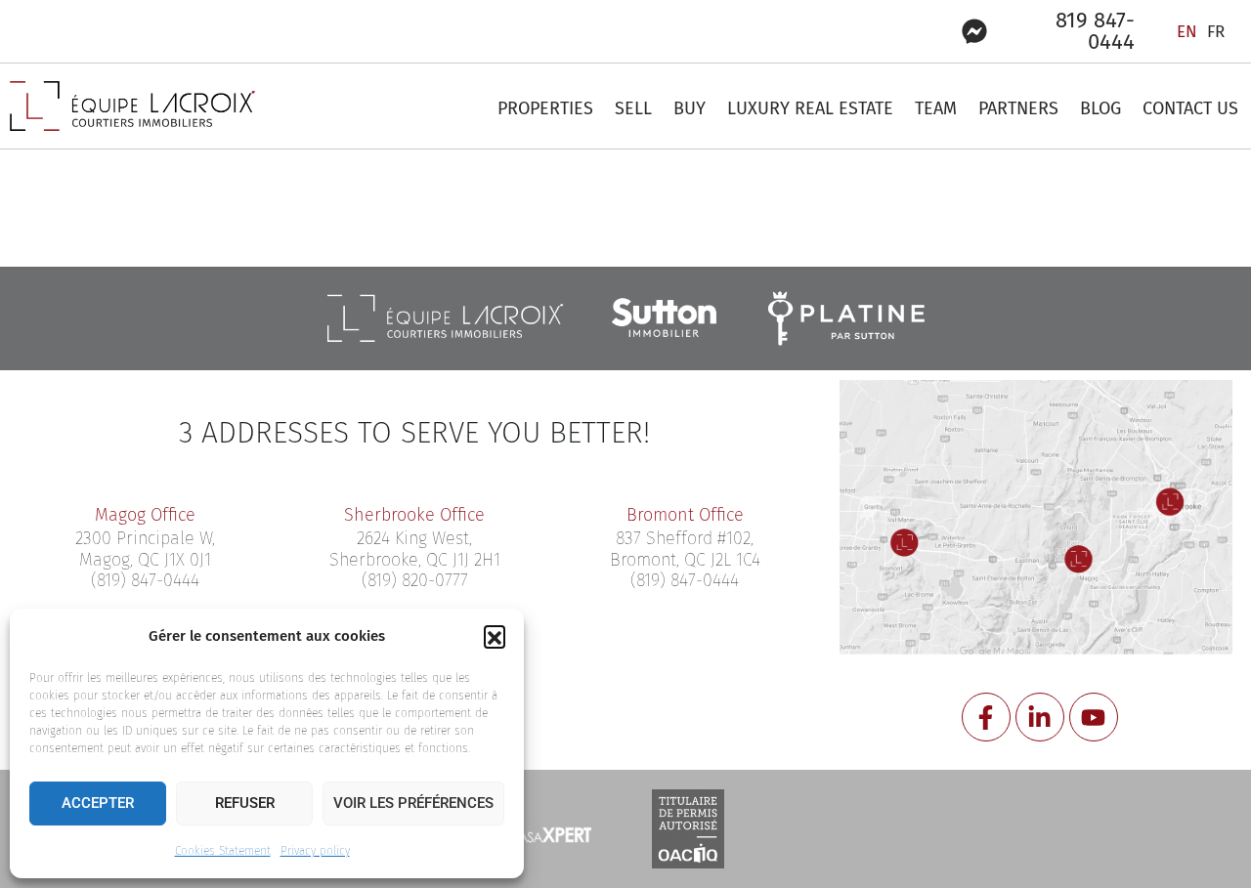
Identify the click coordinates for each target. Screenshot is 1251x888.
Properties (545, 108)
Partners (1018, 108)
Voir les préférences (413, 803)
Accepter (98, 803)
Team (936, 108)
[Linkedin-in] (1039, 717)
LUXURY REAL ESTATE (810, 108)
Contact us (1190, 108)
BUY (689, 108)
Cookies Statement (223, 851)
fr (1216, 31)
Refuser (245, 803)
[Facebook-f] (986, 717)
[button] (494, 636)
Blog (1100, 108)
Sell (633, 108)
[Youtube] (1093, 717)
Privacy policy (315, 851)
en (1187, 31)
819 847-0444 (1095, 31)
